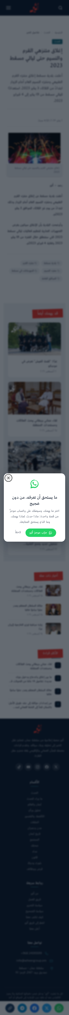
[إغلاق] (8, 478)
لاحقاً (18, 532)
